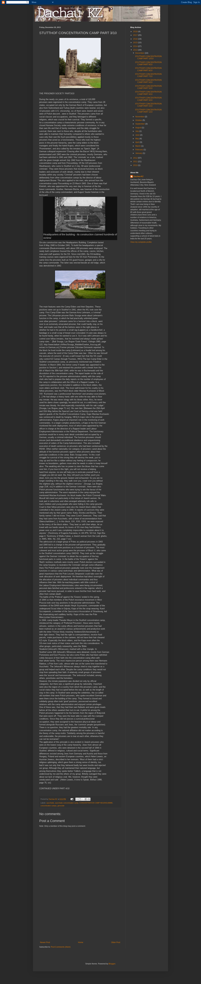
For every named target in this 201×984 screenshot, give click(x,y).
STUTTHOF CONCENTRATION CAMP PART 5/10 (148, 87)
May (137, 139)
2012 (135, 158)
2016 (135, 39)
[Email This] (77, 799)
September (140, 124)
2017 (135, 35)
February (139, 150)
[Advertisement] (80, 917)
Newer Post (45, 942)
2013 (135, 50)
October (139, 120)
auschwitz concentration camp (66, 803)
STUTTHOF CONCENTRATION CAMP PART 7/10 (148, 75)
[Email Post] (72, 799)
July (137, 131)
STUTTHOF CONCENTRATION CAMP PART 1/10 (148, 111)
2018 (135, 31)
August (138, 128)
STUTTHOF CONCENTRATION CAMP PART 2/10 (148, 105)
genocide (60, 806)
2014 (135, 46)
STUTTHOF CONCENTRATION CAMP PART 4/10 (148, 93)
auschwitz (50, 803)
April (137, 142)
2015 (135, 42)
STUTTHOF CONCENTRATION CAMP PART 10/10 (148, 57)
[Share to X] (82, 799)
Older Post (115, 942)
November (140, 117)
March (138, 146)
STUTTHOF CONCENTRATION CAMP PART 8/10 (148, 69)
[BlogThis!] (79, 799)
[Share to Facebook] (85, 799)
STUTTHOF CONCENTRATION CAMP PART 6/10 (148, 81)
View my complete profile (141, 242)
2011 (135, 161)
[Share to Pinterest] (88, 799)
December (140, 53)
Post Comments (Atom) (61, 947)
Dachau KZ (138, 176)
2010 (135, 165)
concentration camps (49, 806)
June (137, 135)
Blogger (112, 964)
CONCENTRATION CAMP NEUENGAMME (96, 803)
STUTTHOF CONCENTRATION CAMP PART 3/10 (148, 99)
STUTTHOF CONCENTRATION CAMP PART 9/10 (148, 63)
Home (80, 942)
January (139, 153)
